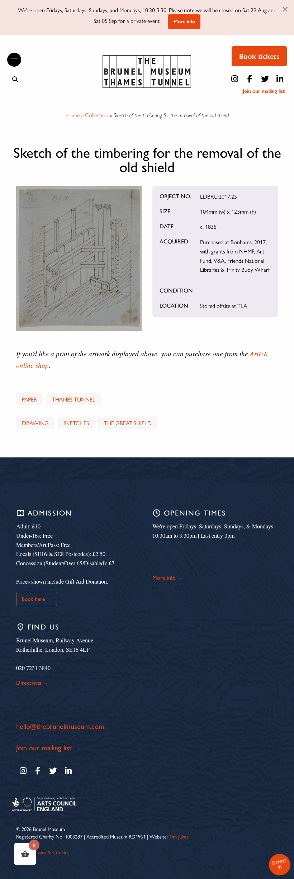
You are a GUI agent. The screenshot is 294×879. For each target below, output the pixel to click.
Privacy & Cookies (50, 852)
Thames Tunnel (73, 399)
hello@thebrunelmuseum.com (60, 726)
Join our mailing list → (48, 747)
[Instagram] (235, 79)
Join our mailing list (264, 91)
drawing (35, 423)
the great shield (128, 423)
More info (184, 21)
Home (73, 115)
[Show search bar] (15, 79)
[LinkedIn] (280, 79)
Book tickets (259, 56)
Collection (96, 115)
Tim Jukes (178, 836)
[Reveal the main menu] (10, 60)
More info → (167, 577)
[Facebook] (250, 79)
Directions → (32, 682)
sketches (76, 423)
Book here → (36, 599)
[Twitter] (265, 79)
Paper (29, 399)
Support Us (278, 864)
